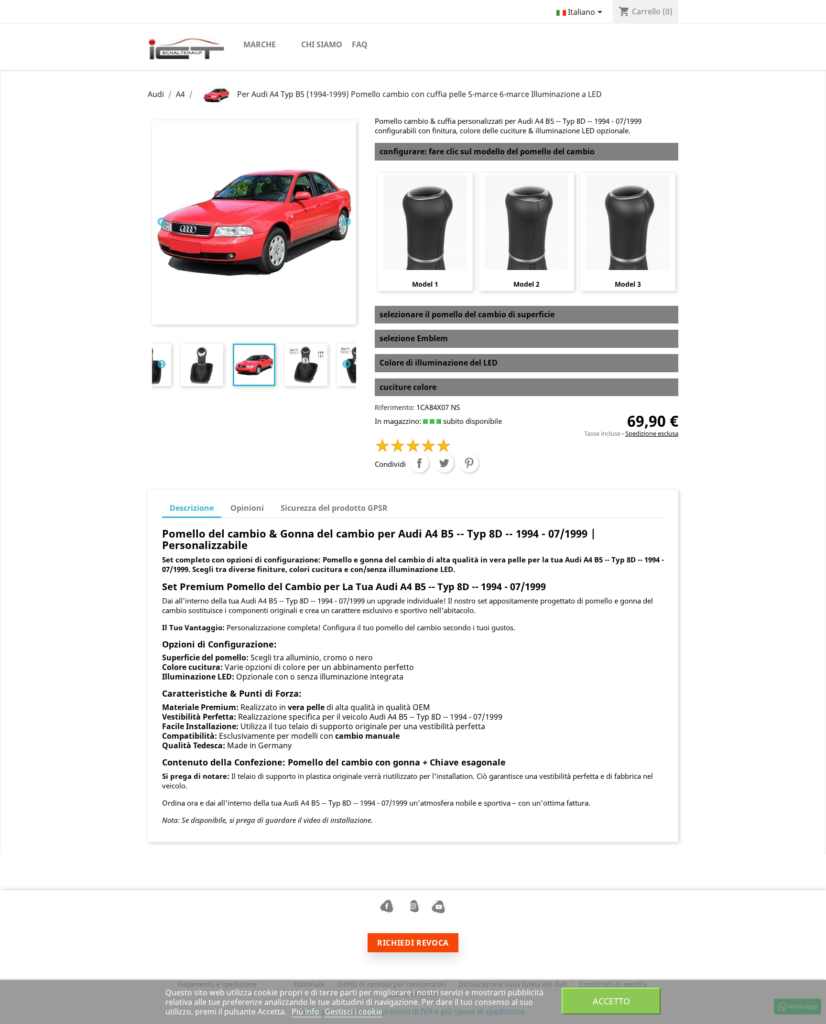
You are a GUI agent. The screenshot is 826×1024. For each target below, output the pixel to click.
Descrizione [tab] (192, 508)
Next (346, 222)
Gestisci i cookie (353, 1011)
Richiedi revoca (413, 943)
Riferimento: (394, 407)
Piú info (306, 1011)
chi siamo (321, 44)
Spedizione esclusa (651, 433)
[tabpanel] (254, 365)
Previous (161, 222)
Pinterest (468, 463)
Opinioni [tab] (247, 508)
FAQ (360, 44)
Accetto (611, 1001)
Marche (259, 44)
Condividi (419, 463)
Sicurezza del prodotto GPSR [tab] (334, 508)
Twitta (444, 463)
